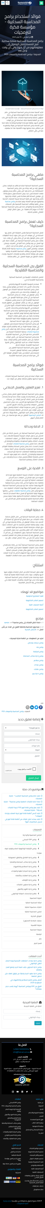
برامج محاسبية (21, 248)
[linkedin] (22, 1092)
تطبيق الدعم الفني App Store (12, 1164)
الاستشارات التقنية (37, 1172)
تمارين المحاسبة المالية (33, 911)
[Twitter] (27, 1092)
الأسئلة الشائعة (16, 1155)
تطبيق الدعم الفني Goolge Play (13, 1159)
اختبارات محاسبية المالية (33, 907)
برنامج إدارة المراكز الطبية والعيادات (24, 871)
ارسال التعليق (33, 778)
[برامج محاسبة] (9, 622)
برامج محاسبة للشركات (21, 443)
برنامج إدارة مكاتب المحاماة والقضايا (24, 862)
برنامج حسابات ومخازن (35, 642)
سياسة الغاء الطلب (37, 1123)
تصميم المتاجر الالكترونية (34, 600)
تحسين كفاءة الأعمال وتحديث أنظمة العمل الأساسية (34, 1182)
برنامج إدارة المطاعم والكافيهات (25, 866)
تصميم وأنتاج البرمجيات (36, 1155)
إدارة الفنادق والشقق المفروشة (14, 1119)
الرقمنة (39, 934)
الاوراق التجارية (36, 916)
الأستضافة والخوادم (37, 1165)
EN (3, 3)
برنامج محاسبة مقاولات (22, 490)
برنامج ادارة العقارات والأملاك (12, 1139)
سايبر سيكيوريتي (38, 1189)
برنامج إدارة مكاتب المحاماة (33, 656)
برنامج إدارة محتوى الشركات (27, 884)
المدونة (41, 1106)
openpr (6, 622)
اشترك (38, 1023)
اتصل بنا (41, 1133)
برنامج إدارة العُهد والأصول (27, 889)
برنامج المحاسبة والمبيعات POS (13, 711)
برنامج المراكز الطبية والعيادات (12, 1132)
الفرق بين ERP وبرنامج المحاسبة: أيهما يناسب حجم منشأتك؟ (24, 988)
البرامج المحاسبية (35, 415)
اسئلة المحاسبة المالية (34, 902)
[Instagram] (13, 1092)
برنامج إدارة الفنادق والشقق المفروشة (23, 857)
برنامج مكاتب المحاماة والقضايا (11, 1123)
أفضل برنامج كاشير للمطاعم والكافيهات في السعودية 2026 (26, 981)
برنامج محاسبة (10, 201)
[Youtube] (18, 1092)
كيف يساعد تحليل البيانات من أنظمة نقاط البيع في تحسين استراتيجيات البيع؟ (23, 820)
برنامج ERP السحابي (30, 839)
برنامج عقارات (38, 669)
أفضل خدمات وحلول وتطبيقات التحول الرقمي (34, 1176)
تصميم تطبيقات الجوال (36, 1159)
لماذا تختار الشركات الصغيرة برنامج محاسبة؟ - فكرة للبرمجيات (23, 803)
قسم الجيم (38, 943)
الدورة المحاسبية (36, 898)
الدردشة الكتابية (16, 1148)
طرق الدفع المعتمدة (36, 1119)
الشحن (41, 1116)
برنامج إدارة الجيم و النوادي (13, 1135)
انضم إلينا (18, 1173)
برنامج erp (39, 647)
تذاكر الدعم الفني (15, 1152)
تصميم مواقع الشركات (36, 1148)
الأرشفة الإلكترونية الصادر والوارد (13, 1110)
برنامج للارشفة (38, 651)
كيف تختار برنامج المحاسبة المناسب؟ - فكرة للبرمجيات (25, 797)
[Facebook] (32, 1092)
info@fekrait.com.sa (21, 1052)
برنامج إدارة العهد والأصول (13, 1115)
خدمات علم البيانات (37, 1186)
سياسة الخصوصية (37, 1126)
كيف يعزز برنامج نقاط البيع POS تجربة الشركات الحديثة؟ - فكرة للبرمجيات (25, 809)
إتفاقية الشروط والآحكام (36, 1113)
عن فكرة (40, 1103)
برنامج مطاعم (38, 660)
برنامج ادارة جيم (37, 673)
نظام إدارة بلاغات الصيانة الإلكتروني (24, 893)
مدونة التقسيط (36, 925)
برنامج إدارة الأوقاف (30, 880)
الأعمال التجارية (31, 629)
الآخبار (41, 1109)
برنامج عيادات (38, 664)
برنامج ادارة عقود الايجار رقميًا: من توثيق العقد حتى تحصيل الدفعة (23, 975)
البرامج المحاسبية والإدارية (32, 835)
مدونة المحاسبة (36, 929)
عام (40, 938)
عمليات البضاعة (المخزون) (32, 920)
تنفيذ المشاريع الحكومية (34, 596)
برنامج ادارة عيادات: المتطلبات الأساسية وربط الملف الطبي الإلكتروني (23, 962)
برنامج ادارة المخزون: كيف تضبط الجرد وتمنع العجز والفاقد (24, 968)
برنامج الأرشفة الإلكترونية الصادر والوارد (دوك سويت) (23, 851)
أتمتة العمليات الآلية (36, 604)
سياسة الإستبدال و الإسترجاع (34, 1130)
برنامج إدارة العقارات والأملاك (26, 875)
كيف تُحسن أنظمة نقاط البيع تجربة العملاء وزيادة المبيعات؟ (23, 815)
